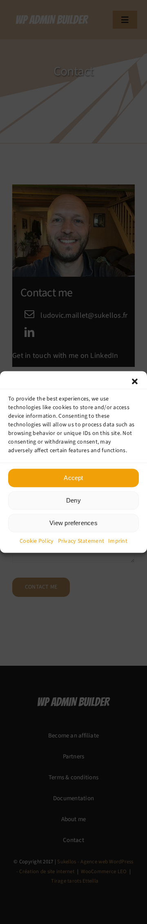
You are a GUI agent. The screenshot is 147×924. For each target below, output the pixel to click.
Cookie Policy (37, 541)
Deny (73, 500)
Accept (73, 477)
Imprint (117, 541)
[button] (135, 381)
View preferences (73, 522)
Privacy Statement (81, 541)
